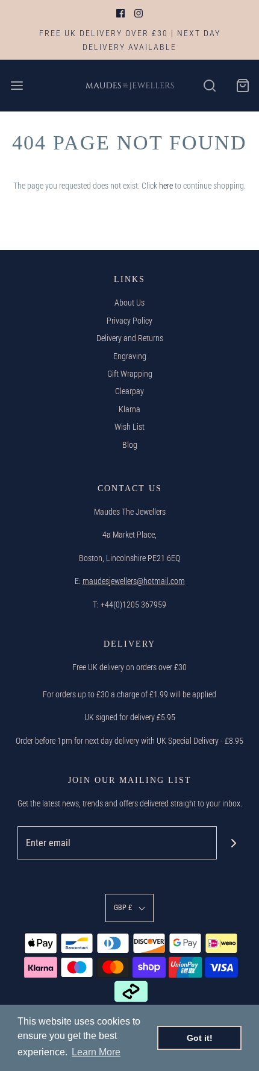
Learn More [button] (96, 1052)
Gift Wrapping (129, 373)
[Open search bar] (209, 85)
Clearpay (129, 391)
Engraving (129, 356)
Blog (129, 445)
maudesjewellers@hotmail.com (134, 581)
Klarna (129, 409)
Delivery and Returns (129, 338)
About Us (129, 302)
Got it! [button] (200, 1038)
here (166, 185)
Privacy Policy (129, 320)
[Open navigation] (16, 85)
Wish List (129, 427)
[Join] (233, 842)
